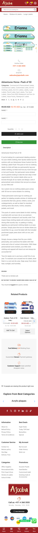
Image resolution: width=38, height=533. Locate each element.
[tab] (6, 148)
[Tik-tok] (31, 411)
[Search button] (34, 9)
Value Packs (11, 96)
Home (6, 14)
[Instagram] (15, 411)
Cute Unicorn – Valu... (27, 318)
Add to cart (20, 134)
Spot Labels (20, 92)
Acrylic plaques (19, 401)
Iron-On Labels (18, 90)
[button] (3, 37)
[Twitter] (11, 411)
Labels (26, 90)
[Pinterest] (19, 411)
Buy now (20, 142)
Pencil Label (11, 92)
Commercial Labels (8, 88)
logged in (13, 285)
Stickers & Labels (16, 14)
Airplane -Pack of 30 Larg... (10, 319)
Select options (27, 331)
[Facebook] (7, 411)
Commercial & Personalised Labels (22, 85)
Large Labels (28, 14)
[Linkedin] (23, 411)
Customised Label (22, 88)
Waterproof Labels (22, 96)
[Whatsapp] (27, 411)
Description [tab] (7, 148)
